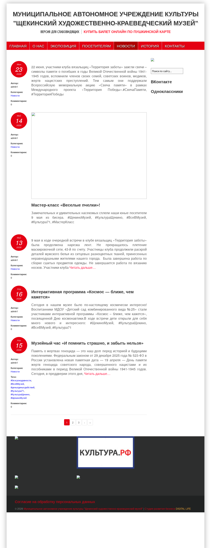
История (150, 45)
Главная (18, 45)
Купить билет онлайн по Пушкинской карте (127, 32)
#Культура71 (17, 390)
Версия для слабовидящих (60, 31)
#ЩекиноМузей (19, 397)
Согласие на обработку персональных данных (55, 501)
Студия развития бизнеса (168, 508)
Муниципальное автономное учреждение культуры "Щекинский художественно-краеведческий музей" (83, 508)
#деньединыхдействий (22, 387)
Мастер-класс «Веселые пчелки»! (65, 205)
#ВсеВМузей (17, 383)
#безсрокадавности (21, 380)
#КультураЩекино (20, 394)
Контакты (175, 45)
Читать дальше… (82, 267)
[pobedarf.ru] (44, 477)
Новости (126, 45)
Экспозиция (63, 45)
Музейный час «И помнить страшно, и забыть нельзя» (87, 343)
